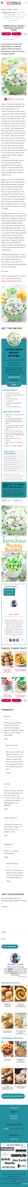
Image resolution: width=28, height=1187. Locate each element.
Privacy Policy (14, 1115)
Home (3, 9)
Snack (16, 9)
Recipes (9, 9)
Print (14, 385)
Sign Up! (6, 1128)
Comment (5, 906)
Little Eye (25, 1183)
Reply (6, 738)
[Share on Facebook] (16, 33)
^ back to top (14, 1108)
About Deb (14, 1139)
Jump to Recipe (8, 39)
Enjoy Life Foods (15, 228)
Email (3, 939)
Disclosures (14, 1118)
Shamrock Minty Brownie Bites (11, 281)
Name (3, 932)
